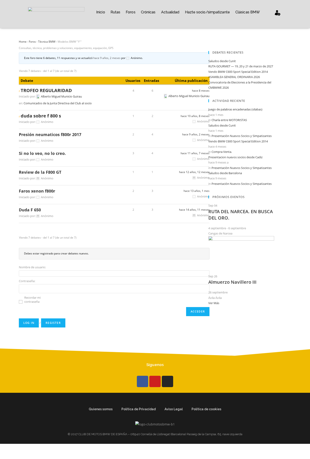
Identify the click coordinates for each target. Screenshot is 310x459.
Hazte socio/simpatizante (207, 12)
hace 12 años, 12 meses (194, 172)
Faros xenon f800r (37, 191)
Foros (130, 12)
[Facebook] (142, 381)
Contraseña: (27, 281)
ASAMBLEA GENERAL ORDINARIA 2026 (234, 77)
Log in (28, 323)
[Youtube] (155, 381)
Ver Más (213, 303)
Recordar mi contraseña (32, 299)
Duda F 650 (30, 210)
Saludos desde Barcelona (225, 173)
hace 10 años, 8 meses (195, 116)
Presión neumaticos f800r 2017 (50, 134)
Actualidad (170, 12)
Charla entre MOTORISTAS (229, 120)
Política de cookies (206, 409)
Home (23, 42)
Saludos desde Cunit (222, 61)
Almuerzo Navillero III (232, 282)
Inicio (100, 12)
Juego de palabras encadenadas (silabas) (235, 109)
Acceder (198, 311)
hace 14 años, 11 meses (194, 210)
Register (53, 323)
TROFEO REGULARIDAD (46, 90)
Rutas (116, 12)
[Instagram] (167, 381)
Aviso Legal (174, 409)
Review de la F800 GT (40, 172)
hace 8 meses (200, 91)
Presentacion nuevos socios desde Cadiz (235, 157)
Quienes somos (101, 409)
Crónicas (148, 12)
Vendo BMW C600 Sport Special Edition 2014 (238, 72)
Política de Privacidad (138, 409)
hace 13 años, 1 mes (196, 191)
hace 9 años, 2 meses (107, 58)
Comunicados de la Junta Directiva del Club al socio (58, 103)
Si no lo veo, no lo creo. (42, 153)
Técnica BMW (46, 42)
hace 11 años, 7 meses (195, 153)
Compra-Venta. (222, 152)
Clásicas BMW (247, 12)
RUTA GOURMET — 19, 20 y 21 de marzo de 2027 (240, 66)
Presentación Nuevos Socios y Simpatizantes (242, 136)
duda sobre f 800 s (41, 116)
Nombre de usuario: (32, 267)
